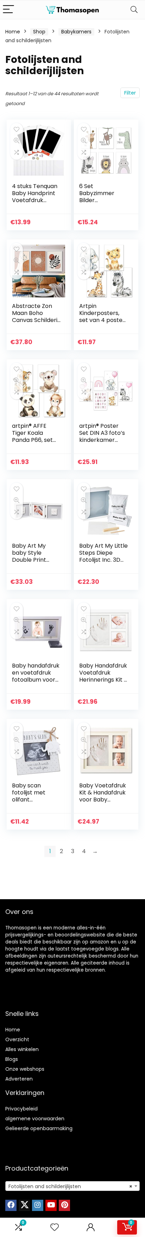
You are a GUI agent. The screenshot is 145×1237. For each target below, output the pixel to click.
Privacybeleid (21, 1108)
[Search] (134, 9)
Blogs (11, 1059)
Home (12, 31)
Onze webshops (24, 1068)
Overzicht (17, 1039)
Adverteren (19, 1078)
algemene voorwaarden (34, 1118)
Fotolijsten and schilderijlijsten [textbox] (70, 1186)
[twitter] (24, 1205)
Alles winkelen (22, 1049)
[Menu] (8, 9)
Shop (39, 31)
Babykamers (76, 31)
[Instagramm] (37, 1205)
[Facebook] (11, 1205)
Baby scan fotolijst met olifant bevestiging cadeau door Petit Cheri (29, 803)
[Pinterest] (64, 1205)
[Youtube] (51, 1205)
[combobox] (72, 1186)
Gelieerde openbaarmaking (38, 1128)
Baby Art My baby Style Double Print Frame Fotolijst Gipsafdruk (32, 560)
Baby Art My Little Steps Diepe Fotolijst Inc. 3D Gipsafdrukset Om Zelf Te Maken (103, 563)
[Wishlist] (54, 1227)
